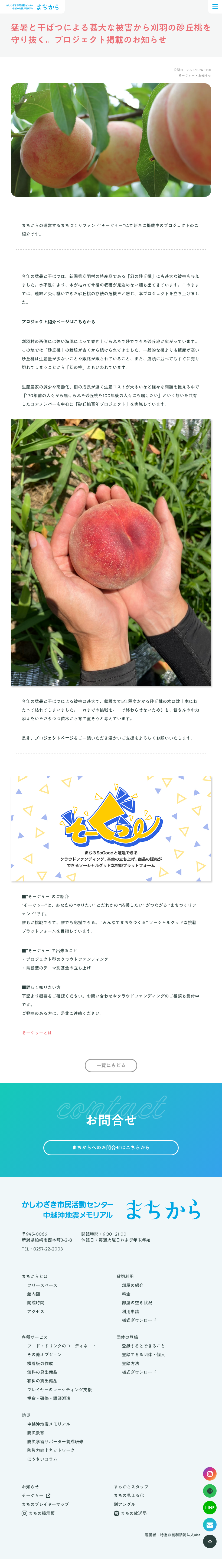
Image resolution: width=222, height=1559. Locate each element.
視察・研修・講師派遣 (48, 1398)
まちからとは (35, 1276)
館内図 (33, 1294)
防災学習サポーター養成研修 (55, 1442)
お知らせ (30, 1487)
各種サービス (35, 1337)
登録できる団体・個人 (143, 1355)
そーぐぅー (32, 1495)
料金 (126, 1294)
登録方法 (130, 1363)
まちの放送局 (134, 1513)
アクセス (35, 1312)
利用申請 (130, 1312)
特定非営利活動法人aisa (180, 1535)
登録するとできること (143, 1346)
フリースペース (42, 1285)
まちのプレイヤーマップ (45, 1504)
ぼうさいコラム (42, 1459)
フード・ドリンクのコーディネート (61, 1346)
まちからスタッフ (131, 1487)
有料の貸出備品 (42, 1381)
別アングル (124, 1504)
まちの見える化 (129, 1495)
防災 (26, 1415)
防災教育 (35, 1433)
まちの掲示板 (42, 1513)
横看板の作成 (40, 1363)
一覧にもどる (111, 1065)
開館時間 (35, 1303)
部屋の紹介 (132, 1285)
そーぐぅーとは (37, 1033)
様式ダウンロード (139, 1320)
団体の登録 (127, 1337)
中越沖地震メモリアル (48, 1424)
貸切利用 (125, 1276)
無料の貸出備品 (42, 1372)
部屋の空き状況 (137, 1303)
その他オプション (44, 1355)
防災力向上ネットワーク (51, 1450)
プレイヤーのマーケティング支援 (59, 1390)
